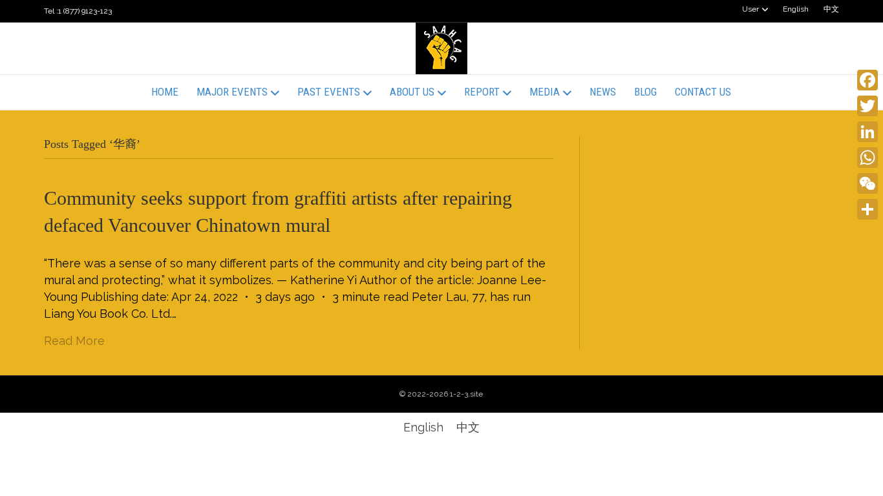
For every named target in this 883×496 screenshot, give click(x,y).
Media (544, 91)
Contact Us (703, 91)
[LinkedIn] (867, 132)
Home (164, 91)
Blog (645, 91)
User (750, 9)
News (603, 91)
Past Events (328, 91)
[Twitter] (867, 106)
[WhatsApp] (867, 157)
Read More (74, 340)
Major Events (232, 91)
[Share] (867, 209)
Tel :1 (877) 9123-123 (78, 11)
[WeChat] (867, 183)
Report (482, 91)
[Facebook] (867, 80)
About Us (412, 91)
